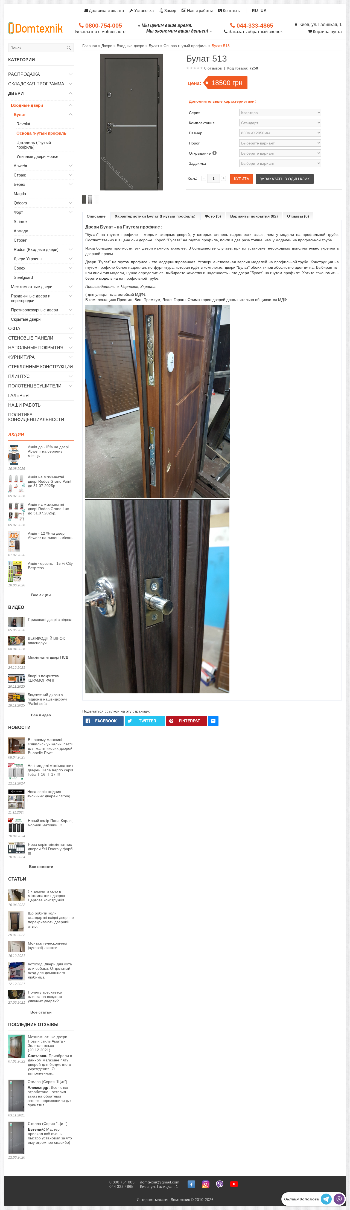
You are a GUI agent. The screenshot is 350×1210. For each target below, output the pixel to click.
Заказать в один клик (287, 179)
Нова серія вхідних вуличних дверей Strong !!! (48, 796)
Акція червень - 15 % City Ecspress (50, 565)
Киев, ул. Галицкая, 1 (319, 24)
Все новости (41, 866)
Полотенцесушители (35, 386)
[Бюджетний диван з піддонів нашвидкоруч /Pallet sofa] (16, 698)
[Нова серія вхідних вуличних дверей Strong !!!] (16, 799)
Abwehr (20, 165)
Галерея (18, 395)
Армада (21, 230)
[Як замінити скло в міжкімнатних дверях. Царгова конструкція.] (16, 895)
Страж (20, 175)
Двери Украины (28, 258)
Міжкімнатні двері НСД (48, 657)
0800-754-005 (103, 25)
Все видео (41, 715)
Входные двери (27, 105)
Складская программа (36, 84)
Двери (16, 93)
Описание (96, 216)
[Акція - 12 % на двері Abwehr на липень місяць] (16, 541)
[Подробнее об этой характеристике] (214, 153)
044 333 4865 (121, 1186)
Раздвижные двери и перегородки (30, 298)
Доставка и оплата (106, 10)
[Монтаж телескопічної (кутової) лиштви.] (16, 947)
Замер (169, 10)
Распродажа (24, 74)
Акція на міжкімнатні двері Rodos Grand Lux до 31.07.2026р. (48, 508)
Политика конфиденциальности (36, 417)
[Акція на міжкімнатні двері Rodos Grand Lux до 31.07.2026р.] (16, 512)
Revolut (23, 123)
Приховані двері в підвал (50, 619)
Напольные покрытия (35, 347)
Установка (143, 10)
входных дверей (175, 234)
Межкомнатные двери (31, 286)
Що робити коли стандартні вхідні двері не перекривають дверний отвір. (51, 919)
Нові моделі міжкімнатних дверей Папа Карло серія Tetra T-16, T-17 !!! (50, 770)
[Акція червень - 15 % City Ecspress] (16, 572)
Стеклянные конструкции (40, 366)
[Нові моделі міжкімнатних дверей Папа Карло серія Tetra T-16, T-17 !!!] (16, 772)
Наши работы (199, 10)
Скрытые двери (25, 319)
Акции (16, 434)
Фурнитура (21, 357)
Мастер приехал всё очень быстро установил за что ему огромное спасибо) (50, 1133)
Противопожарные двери (34, 310)
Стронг (20, 240)
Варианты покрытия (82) (254, 216)
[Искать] (69, 48)
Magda (20, 193)
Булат (20, 114)
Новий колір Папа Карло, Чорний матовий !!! (50, 822)
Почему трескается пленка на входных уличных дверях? (45, 996)
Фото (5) (213, 216)
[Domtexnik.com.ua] (35, 28)
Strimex (21, 221)
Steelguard (23, 277)
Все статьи (41, 1012)
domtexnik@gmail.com (159, 1182)
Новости (19, 727)
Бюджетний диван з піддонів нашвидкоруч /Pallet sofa (47, 699)
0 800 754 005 (122, 1182)
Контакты (231, 10)
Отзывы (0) (298, 216)
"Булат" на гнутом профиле (111, 234)
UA (264, 10)
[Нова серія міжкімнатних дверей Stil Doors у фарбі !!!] (16, 848)
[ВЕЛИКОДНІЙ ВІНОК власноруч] (16, 641)
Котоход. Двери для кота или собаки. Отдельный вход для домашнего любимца (50, 970)
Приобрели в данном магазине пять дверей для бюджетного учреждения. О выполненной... (50, 1055)
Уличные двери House (37, 156)
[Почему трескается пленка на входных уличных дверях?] (16, 995)
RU (255, 10)
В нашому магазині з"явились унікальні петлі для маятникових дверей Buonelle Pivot (50, 746)
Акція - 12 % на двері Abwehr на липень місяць (50, 535)
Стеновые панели (30, 338)
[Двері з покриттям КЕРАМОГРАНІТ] (16, 679)
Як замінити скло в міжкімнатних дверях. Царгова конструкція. (47, 895)
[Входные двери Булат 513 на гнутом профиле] (84, 199)
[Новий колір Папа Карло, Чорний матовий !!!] (16, 825)
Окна (14, 328)
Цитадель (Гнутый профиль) (33, 144)
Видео (16, 607)
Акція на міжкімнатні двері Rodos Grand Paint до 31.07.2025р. (49, 481)
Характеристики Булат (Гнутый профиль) (155, 216)
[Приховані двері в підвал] (16, 622)
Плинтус (19, 376)
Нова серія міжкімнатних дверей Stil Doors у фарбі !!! (50, 848)
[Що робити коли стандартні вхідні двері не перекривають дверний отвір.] (16, 921)
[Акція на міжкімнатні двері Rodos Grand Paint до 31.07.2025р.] (16, 484)
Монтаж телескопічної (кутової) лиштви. (47, 945)
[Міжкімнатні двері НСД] (16, 660)
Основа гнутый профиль (41, 133)
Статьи (17, 879)
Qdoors (20, 203)
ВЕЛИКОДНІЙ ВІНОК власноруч (46, 640)
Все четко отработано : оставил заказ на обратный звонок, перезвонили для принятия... (50, 1093)
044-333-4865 (254, 25)
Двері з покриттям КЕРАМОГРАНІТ (44, 678)
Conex (19, 268)
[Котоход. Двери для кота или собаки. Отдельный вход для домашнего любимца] (16, 971)
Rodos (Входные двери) (36, 249)
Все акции (41, 595)
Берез (19, 184)
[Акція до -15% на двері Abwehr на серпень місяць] (16, 455)
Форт (18, 212)
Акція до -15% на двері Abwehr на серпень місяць (48, 451)
